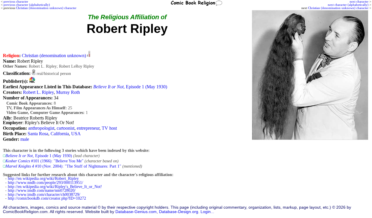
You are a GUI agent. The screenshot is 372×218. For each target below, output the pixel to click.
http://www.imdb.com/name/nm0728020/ (42, 190)
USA (76, 133)
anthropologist (41, 128)
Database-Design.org (178, 212)
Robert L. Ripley (38, 92)
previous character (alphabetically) (26, 4)
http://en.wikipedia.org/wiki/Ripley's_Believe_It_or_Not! (55, 186)
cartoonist (65, 128)
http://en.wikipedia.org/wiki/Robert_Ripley (43, 178)
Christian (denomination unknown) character (338, 8)
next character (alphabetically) (348, 4)
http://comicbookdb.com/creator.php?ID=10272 (47, 198)
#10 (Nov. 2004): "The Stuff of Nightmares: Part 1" (63, 166)
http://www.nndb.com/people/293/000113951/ (45, 182)
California (60, 133)
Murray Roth (68, 92)
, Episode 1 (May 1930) (130, 86)
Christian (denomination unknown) (54, 55)
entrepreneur (88, 128)
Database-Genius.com (136, 212)
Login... (207, 212)
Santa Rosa (38, 133)
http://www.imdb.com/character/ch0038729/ (44, 194)
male (24, 139)
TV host (109, 128)
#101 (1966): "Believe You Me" (44, 161)
